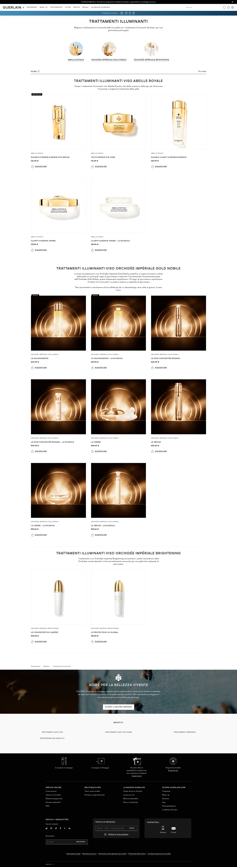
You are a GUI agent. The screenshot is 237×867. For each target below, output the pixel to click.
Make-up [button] (44, 7)
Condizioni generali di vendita (159, 854)
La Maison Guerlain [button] (100, 7)
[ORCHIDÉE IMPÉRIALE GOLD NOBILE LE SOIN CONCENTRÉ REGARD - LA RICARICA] (58, 406)
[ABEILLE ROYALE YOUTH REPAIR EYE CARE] (118, 122)
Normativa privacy (89, 854)
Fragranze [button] (32, 7)
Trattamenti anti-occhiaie (118, 732)
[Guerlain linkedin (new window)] (69, 828)
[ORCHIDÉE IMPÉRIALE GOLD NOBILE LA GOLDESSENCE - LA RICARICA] (118, 323)
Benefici (47, 666)
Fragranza (166, 791)
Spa (164, 802)
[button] (232, 2)
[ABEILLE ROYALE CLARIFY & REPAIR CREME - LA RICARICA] (118, 205)
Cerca (132, 828)
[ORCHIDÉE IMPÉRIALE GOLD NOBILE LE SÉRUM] (178, 406)
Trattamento (35, 666)
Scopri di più (137, 776)
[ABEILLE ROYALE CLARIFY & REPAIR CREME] (58, 205)
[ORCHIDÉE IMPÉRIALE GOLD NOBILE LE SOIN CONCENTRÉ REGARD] (178, 323)
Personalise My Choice (137, 854)
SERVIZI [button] (76, 7)
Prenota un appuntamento (95, 795)
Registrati (80, 841)
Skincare (165, 799)
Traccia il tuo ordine (53, 795)
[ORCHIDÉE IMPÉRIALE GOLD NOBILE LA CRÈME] (118, 406)
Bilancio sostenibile (130, 799)
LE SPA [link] (68, 7)
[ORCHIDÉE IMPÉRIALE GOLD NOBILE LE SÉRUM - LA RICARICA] (118, 490)
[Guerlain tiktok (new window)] (56, 828)
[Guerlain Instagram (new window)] (51, 828)
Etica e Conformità (130, 802)
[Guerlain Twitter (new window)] (65, 828)
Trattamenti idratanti (185, 732)
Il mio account (51, 791)
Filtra (34, 71)
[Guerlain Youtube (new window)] (46, 828)
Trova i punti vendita (92, 791)
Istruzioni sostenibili (53, 802)
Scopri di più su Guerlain (132, 791)
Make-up (165, 795)
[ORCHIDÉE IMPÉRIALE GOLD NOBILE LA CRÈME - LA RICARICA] (58, 490)
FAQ (47, 806)
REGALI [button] (85, 7)
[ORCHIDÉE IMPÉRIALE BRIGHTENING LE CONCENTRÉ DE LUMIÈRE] (58, 597)
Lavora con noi (129, 795)
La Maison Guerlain (169, 810)
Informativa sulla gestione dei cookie (113, 854)
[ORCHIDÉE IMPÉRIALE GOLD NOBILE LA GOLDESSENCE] (58, 323)
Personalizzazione (169, 806)
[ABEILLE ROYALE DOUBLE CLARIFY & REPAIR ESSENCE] (178, 122)
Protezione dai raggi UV (52, 738)
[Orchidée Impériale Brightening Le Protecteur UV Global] (118, 597)
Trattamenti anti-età (52, 732)
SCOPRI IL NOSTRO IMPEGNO (118, 707)
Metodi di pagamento (54, 799)
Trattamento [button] (56, 7)
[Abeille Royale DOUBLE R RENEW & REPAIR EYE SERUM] (58, 122)
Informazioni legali (73, 854)
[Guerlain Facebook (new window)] (60, 828)
